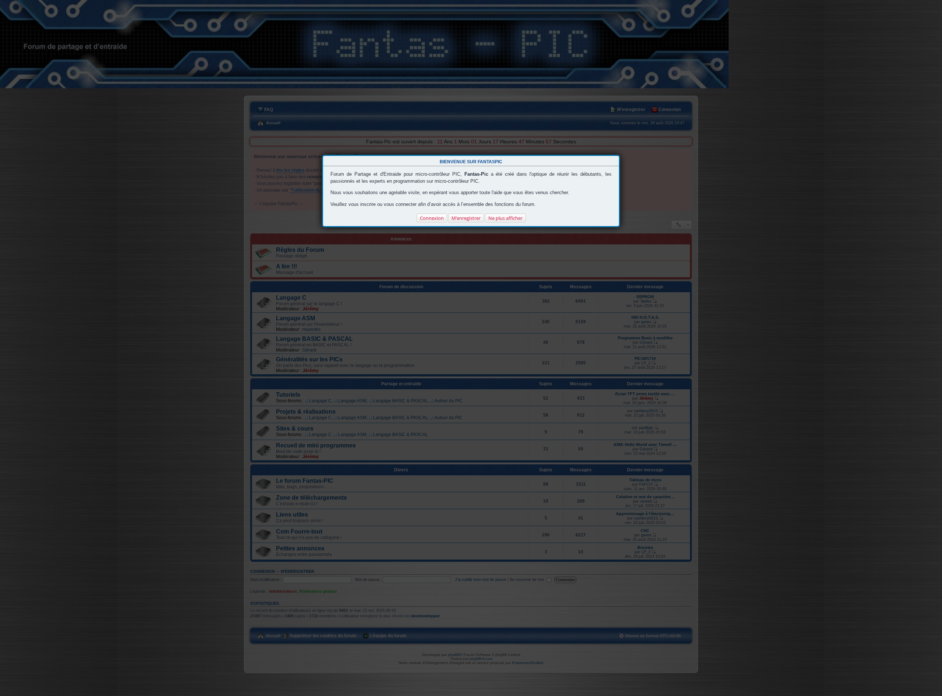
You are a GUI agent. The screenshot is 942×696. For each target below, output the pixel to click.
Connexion (432, 218)
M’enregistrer (466, 218)
